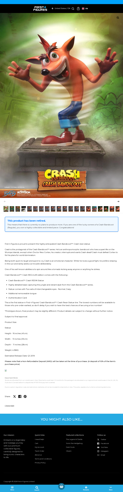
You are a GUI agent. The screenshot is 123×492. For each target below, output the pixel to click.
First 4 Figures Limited (26, 481)
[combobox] (85, 8)
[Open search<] (73, 8)
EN (87, 8)
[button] (118, 201)
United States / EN (62, 8)
